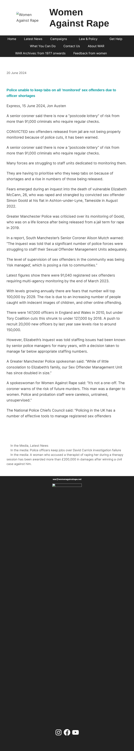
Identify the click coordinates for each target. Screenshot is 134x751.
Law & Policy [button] (88, 39)
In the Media (19, 445)
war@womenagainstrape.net (67, 479)
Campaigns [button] (58, 39)
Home (12, 39)
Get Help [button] (115, 39)
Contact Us (71, 46)
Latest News (33, 39)
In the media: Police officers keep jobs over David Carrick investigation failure (65, 450)
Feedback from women (90, 53)
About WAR (96, 46)
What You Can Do (43, 46)
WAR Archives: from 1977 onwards (40, 53)
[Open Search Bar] (117, 53)
